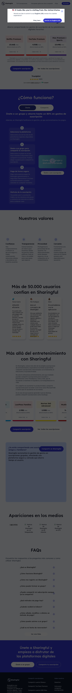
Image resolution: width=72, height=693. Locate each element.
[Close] (62, 11)
